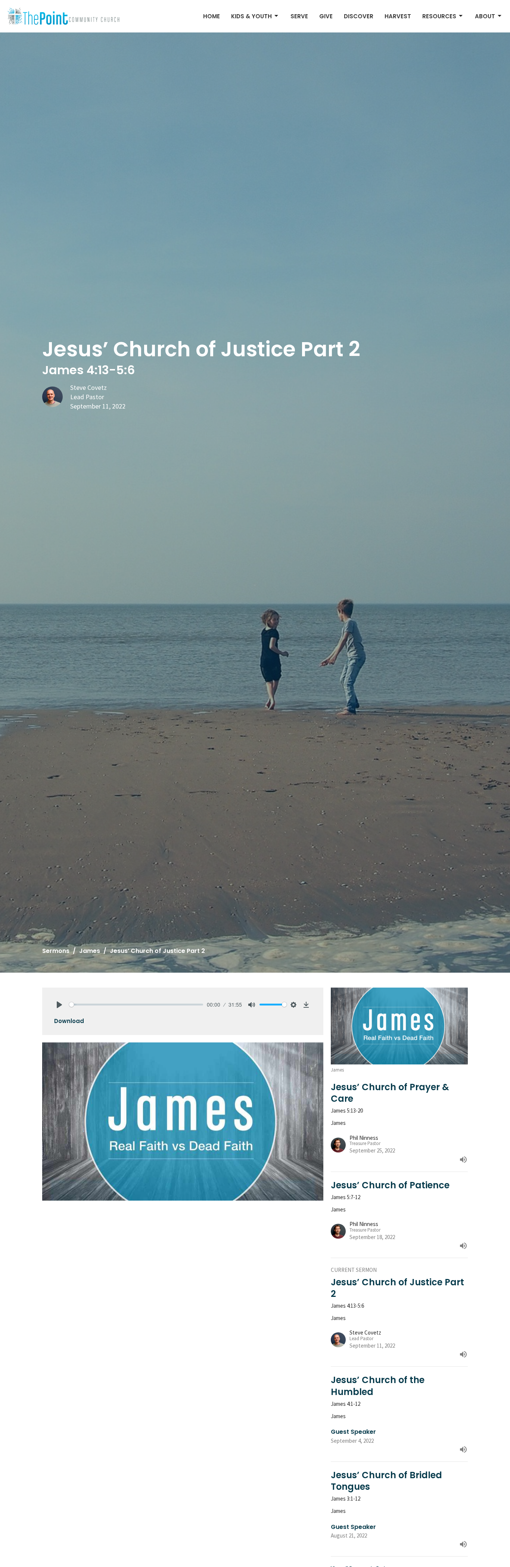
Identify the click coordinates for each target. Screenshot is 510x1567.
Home (211, 16)
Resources (439, 16)
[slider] (136, 1004)
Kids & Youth (251, 16)
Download (69, 1021)
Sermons (55, 951)
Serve (299, 16)
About (485, 16)
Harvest (398, 16)
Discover (358, 16)
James (89, 951)
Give (326, 16)
